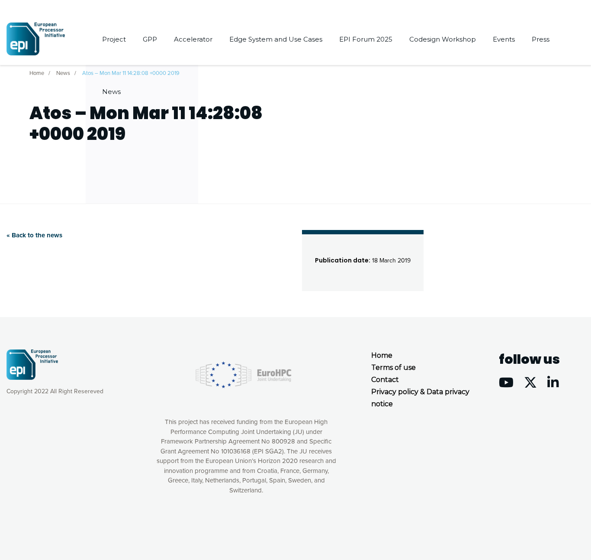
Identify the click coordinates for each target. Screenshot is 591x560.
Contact (385, 379)
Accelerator (193, 39)
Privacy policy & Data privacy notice (420, 398)
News (111, 91)
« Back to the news (34, 235)
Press (540, 39)
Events (504, 39)
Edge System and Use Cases (275, 39)
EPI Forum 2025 (365, 39)
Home (381, 355)
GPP (150, 39)
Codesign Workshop (442, 39)
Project (114, 39)
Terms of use (393, 367)
